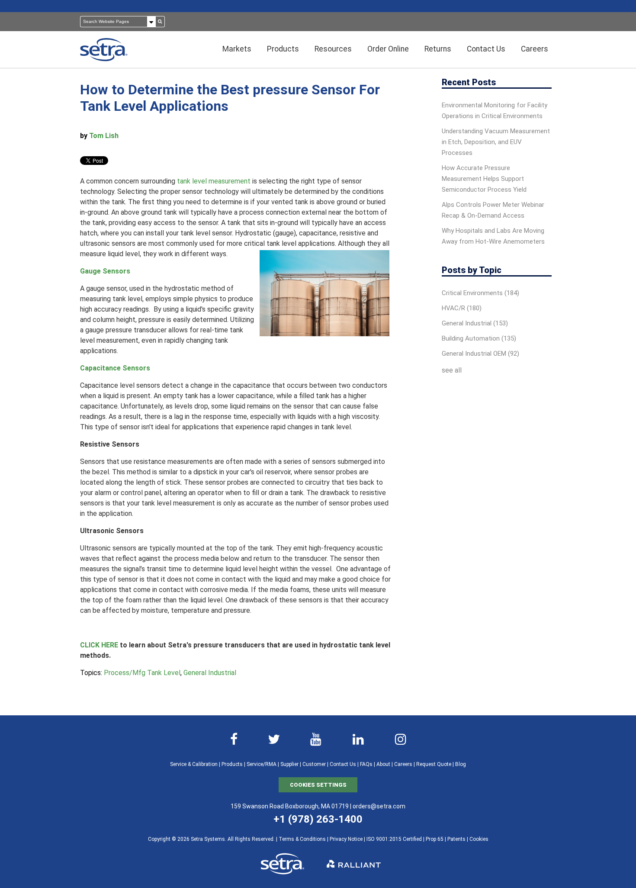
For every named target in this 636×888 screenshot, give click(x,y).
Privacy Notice (346, 839)
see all (452, 370)
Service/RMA (261, 764)
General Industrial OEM (480, 353)
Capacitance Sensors (115, 368)
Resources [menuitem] (333, 49)
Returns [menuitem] (437, 49)
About (383, 764)
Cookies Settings (318, 785)
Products (232, 764)
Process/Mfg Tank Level (142, 673)
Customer (314, 764)
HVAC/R (462, 308)
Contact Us (343, 764)
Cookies (478, 839)
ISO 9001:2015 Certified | (396, 839)
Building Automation (479, 338)
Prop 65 (434, 839)
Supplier (289, 764)
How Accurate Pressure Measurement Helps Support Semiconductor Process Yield (484, 178)
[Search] (160, 21)
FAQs (366, 764)
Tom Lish (104, 136)
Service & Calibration (194, 764)
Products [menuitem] (283, 49)
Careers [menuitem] (534, 49)
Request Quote (433, 764)
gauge (284, 233)
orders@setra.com (379, 806)
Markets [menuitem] (236, 49)
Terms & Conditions (302, 839)
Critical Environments (480, 293)
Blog (460, 764)
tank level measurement (214, 181)
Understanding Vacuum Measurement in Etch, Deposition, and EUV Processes (496, 142)
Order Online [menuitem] (388, 49)
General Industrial (209, 673)
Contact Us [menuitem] (486, 49)
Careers (403, 764)
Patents (456, 839)
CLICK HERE (99, 645)
